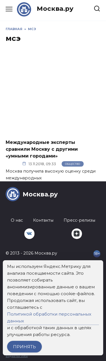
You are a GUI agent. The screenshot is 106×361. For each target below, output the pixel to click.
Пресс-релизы (79, 220)
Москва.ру (55, 8)
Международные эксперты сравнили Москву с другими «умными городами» (42, 148)
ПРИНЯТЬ (24, 346)
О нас (17, 220)
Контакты (43, 220)
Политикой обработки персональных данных (49, 317)
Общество (72, 163)
